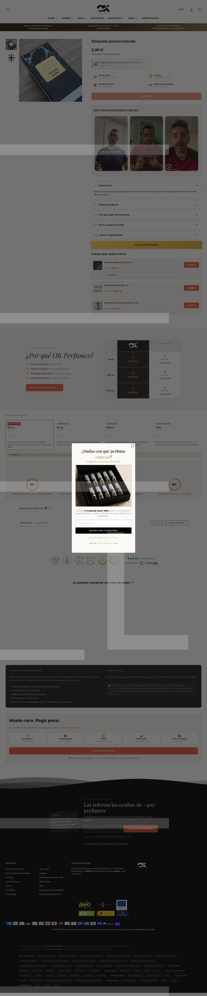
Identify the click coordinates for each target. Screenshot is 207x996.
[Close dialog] (132, 445)
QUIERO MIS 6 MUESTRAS (103, 530)
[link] (103, 485)
